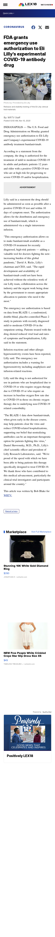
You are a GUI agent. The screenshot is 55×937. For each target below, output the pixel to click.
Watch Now (46, 5)
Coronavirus (14, 26)
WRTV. (8, 495)
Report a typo (11, 511)
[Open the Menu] (5, 4)
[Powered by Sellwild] (46, 712)
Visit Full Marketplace (41, 532)
